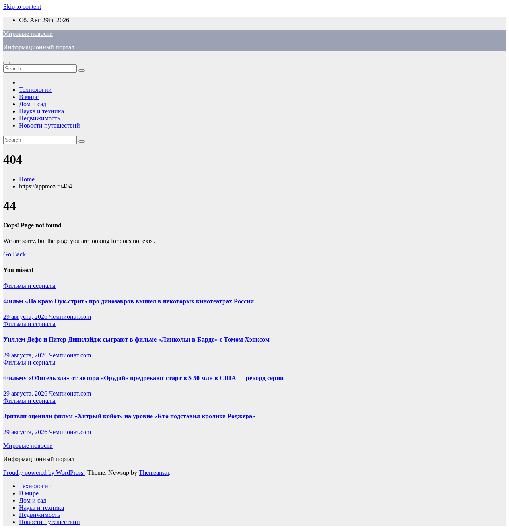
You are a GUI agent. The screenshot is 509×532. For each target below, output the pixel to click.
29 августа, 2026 (26, 316)
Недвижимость (39, 118)
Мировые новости (28, 33)
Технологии (35, 89)
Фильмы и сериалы (29, 285)
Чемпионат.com (70, 316)
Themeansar (154, 472)
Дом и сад (32, 104)
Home (27, 179)
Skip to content (22, 6)
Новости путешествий (49, 125)
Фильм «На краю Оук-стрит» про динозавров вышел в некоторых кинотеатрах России (128, 301)
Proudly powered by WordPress (44, 472)
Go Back (14, 254)
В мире (29, 96)
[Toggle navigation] (6, 63)
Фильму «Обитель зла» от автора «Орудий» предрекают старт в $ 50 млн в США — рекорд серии (143, 378)
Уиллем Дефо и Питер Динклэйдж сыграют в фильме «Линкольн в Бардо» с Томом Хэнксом (136, 339)
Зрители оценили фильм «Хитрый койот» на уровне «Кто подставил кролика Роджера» (129, 416)
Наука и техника (41, 111)
